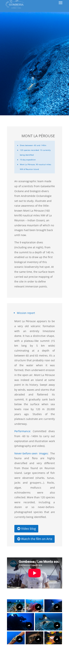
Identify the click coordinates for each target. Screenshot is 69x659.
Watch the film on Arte (36, 539)
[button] (16, 605)
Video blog (28, 529)
